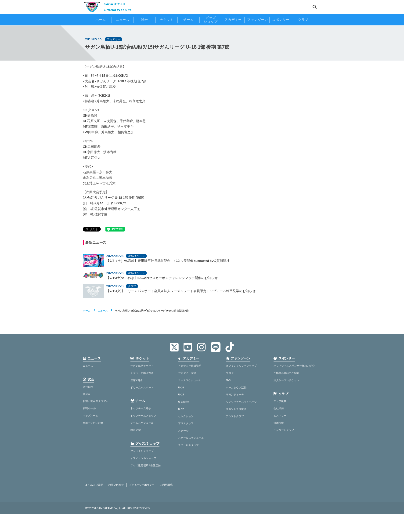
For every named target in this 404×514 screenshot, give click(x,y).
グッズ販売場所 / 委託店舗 (145, 465)
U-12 (181, 408)
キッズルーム (90, 415)
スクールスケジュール (191, 437)
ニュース (102, 310)
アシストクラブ (235, 416)
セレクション (186, 416)
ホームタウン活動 (236, 387)
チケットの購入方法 (142, 372)
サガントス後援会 (236, 408)
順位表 (86, 393)
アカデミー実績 (187, 372)
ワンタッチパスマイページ (241, 401)
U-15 (181, 394)
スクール (183, 430)
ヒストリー (280, 415)
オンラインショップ (142, 450)
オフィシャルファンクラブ (241, 365)
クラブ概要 (280, 400)
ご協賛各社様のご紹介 (286, 372)
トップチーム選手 (140, 408)
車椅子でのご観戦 (93, 422)
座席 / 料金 (136, 380)
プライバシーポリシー (142, 484)
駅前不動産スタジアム (95, 400)
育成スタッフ (186, 423)
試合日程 (88, 386)
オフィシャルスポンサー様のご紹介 (294, 365)
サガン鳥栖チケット (142, 365)
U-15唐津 (183, 401)
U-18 (181, 387)
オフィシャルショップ (143, 458)
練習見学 (135, 429)
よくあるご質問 (94, 484)
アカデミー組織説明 (189, 365)
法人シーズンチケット (286, 380)
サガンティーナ (235, 394)
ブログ (230, 372)
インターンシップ (284, 429)
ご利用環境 (166, 484)
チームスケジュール (142, 422)
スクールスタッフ (188, 444)
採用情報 (279, 422)
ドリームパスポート (142, 387)
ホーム (86, 310)
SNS (228, 380)
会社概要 (279, 408)
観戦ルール (89, 408)
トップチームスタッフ (143, 415)
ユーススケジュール (189, 380)
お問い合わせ (116, 484)
